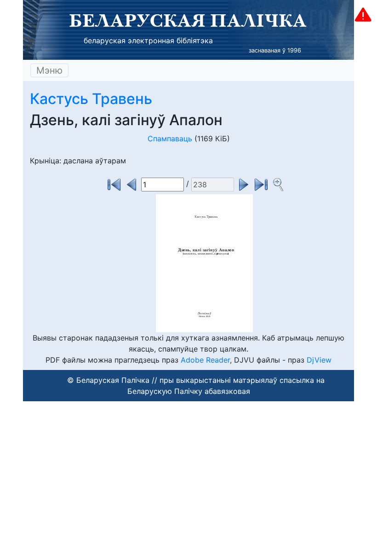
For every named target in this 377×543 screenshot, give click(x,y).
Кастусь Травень (91, 99)
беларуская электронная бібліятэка (148, 40)
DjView (319, 359)
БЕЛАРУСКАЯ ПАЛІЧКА (188, 20)
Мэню (49, 70)
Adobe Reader (205, 359)
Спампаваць (170, 138)
